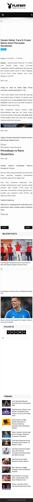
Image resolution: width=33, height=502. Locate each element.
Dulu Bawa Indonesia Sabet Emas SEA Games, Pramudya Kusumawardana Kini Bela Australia (21, 452)
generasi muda (21, 100)
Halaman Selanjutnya (7, 200)
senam (17, 68)
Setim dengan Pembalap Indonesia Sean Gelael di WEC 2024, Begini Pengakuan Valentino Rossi (15, 263)
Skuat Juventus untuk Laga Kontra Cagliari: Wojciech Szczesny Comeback (16, 321)
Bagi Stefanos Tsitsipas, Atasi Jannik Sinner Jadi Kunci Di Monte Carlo (20, 478)
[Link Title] (4, 214)
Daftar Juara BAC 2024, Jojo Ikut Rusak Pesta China (21, 485)
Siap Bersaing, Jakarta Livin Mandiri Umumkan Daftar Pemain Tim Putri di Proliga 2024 (21, 412)
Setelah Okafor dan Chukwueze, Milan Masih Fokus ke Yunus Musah (29, 227)
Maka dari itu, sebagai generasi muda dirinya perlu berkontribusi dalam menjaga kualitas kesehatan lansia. (16, 207)
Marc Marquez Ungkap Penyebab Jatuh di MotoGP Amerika (21, 469)
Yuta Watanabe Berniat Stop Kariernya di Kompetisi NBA (21, 403)
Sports (3, 49)
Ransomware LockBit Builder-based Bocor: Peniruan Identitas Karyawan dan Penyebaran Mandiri (21, 424)
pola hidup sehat (27, 115)
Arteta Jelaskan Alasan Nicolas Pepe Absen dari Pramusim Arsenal (6, 227)
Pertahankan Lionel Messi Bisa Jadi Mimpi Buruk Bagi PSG (16, 292)
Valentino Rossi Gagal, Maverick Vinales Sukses (20, 460)
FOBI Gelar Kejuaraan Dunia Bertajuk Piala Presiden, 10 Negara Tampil (21, 442)
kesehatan (4, 102)
